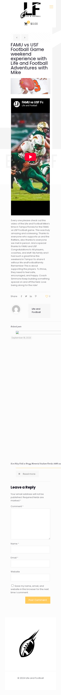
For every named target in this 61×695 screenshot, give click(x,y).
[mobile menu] (51, 7)
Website (15, 571)
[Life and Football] (30, 10)
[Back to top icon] (54, 688)
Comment (17, 506)
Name (15, 543)
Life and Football (36, 310)
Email (14, 557)
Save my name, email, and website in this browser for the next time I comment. (30, 589)
